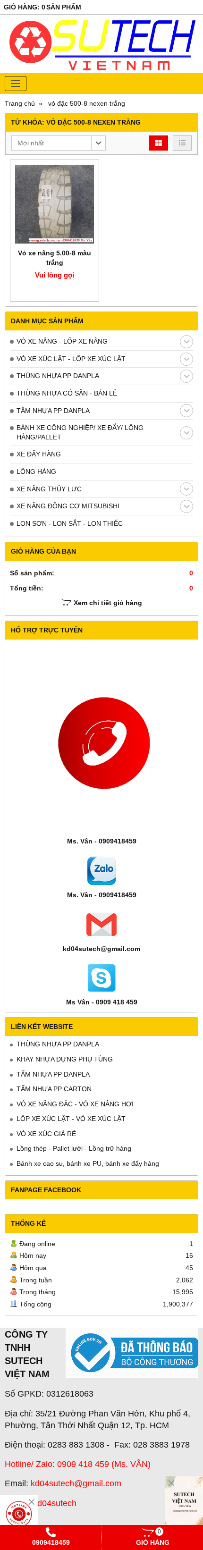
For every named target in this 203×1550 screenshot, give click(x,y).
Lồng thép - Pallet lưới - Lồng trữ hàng (74, 1148)
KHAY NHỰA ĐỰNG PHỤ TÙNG (65, 1059)
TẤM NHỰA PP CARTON (54, 1089)
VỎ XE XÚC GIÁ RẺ (46, 1133)
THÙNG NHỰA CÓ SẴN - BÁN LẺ (67, 393)
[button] (58, 143)
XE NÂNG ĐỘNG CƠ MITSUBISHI (68, 506)
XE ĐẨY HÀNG (39, 454)
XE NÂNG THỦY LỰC (49, 489)
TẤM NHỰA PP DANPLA (53, 410)
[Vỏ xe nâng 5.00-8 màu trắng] (54, 204)
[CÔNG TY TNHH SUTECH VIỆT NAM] (184, 1504)
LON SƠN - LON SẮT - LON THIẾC (70, 523)
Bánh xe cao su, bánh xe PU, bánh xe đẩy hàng (88, 1163)
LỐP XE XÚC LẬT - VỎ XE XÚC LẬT (71, 1118)
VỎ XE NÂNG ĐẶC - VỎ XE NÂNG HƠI (75, 1104)
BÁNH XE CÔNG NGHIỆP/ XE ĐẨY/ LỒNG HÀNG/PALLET (80, 432)
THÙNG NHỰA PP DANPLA (58, 375)
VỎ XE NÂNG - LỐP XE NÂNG (62, 341)
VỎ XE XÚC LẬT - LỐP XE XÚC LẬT (71, 358)
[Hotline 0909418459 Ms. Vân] (19, 1514)
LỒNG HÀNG (36, 471)
